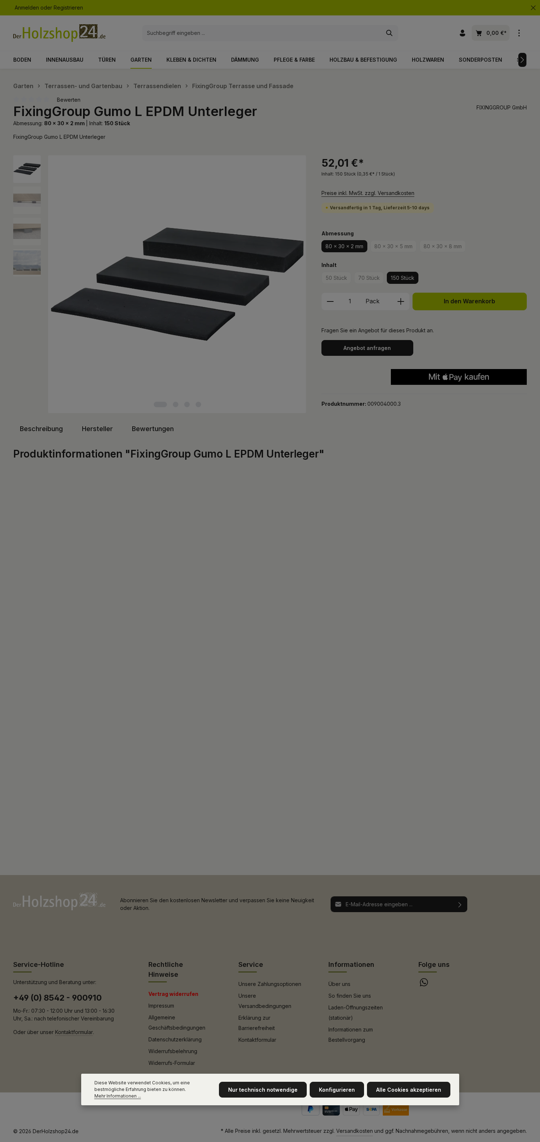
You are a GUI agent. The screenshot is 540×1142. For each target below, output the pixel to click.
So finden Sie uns (349, 996)
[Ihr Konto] (462, 33)
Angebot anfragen (367, 348)
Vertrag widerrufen (173, 994)
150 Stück (402, 278)
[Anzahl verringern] (330, 301)
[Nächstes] (522, 60)
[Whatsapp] (424, 984)
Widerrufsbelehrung (172, 1051)
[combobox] (261, 33)
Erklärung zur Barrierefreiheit (256, 1023)
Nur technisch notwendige (263, 1090)
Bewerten (68, 100)
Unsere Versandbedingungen (264, 1001)
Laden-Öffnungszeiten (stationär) (355, 1012)
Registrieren (68, 8)
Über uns (339, 984)
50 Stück (338, 279)
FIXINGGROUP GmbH (501, 107)
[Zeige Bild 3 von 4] (187, 404)
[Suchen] (389, 33)
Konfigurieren (337, 1090)
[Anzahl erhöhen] (401, 301)
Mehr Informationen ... (117, 1096)
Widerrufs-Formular (171, 1063)
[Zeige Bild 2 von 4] (175, 404)
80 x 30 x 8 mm (445, 247)
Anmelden (27, 8)
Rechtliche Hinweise (165, 969)
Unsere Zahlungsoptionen (269, 984)
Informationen (351, 964)
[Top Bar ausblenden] (533, 8)
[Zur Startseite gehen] (59, 33)
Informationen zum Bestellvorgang (350, 1034)
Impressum (161, 1005)
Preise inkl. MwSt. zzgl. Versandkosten (367, 193)
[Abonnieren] (460, 904)
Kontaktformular (74, 1032)
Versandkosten (354, 1131)
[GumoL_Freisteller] (177, 284)
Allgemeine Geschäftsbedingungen (176, 1022)
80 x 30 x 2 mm (344, 246)
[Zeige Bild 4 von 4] (198, 404)
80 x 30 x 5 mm (395, 247)
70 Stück (371, 279)
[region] (160, 284)
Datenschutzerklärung (175, 1039)
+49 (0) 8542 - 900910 (57, 997)
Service (250, 964)
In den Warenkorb (469, 301)
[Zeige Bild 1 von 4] (160, 404)
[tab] (41, 428)
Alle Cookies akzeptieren (408, 1090)
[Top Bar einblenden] (519, 33)
